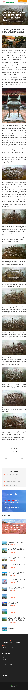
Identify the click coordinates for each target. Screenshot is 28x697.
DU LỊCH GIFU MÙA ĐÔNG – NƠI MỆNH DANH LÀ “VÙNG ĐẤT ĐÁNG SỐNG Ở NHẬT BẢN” (13, 527)
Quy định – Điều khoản (7, 664)
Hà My (14, 531)
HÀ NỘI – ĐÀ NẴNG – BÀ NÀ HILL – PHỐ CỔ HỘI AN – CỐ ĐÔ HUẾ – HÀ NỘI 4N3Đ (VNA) (16, 550)
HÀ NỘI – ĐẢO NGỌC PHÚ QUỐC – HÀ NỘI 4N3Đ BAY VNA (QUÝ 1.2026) (16, 595)
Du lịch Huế (6, 10)
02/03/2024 (8, 531)
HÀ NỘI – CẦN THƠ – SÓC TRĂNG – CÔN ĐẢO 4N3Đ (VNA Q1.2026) (16, 588)
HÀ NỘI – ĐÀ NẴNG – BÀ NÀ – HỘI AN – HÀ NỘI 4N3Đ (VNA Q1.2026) (16, 558)
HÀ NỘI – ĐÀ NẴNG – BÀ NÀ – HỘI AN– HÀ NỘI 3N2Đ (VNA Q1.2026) (17, 580)
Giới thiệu (4, 659)
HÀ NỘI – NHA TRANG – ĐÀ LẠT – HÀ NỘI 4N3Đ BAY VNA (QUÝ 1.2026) (16, 542)
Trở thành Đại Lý (5, 662)
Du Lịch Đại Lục (13, 685)
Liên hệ (3, 657)
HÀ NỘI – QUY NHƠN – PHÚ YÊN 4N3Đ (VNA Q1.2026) (15, 603)
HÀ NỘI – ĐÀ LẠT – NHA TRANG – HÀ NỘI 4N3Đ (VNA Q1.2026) (16, 565)
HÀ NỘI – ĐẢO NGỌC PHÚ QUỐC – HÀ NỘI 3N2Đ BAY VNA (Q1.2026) (16, 610)
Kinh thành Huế (12, 10)
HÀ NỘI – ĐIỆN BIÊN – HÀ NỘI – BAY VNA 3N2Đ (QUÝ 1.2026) (16, 573)
